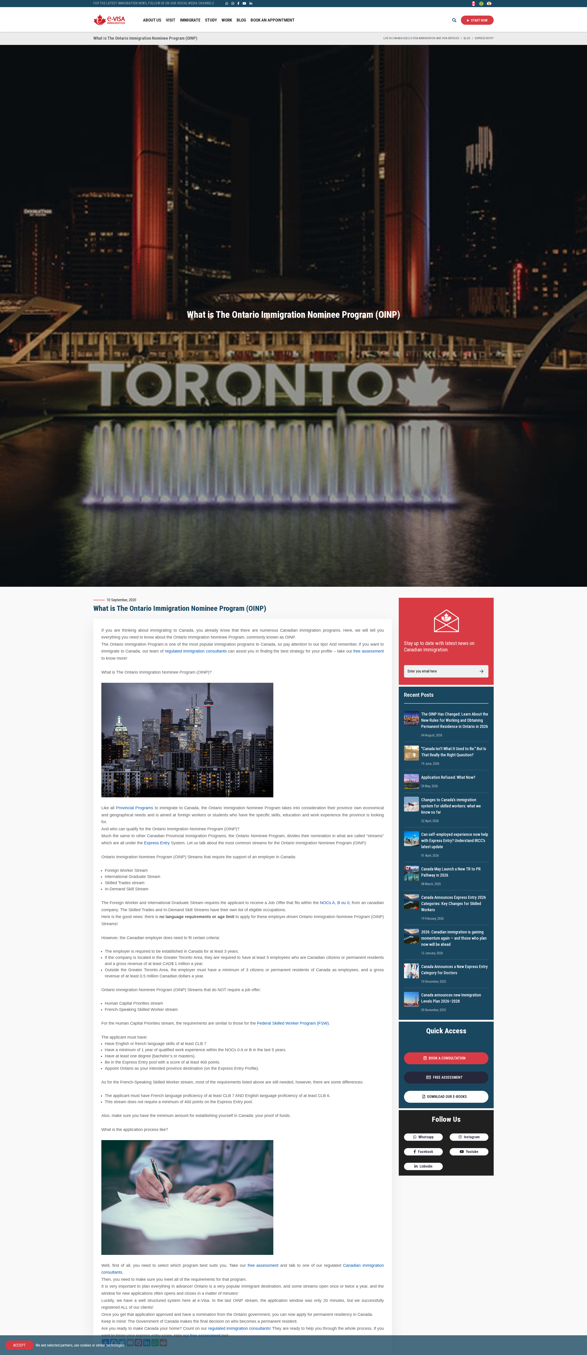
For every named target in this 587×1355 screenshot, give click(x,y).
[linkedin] (250, 3)
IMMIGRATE (190, 20)
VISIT (170, 20)
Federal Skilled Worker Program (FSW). (293, 1023)
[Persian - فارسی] (489, 3)
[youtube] (244, 3)
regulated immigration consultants (196, 651)
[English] (473, 3)
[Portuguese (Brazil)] (481, 3)
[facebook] (238, 3)
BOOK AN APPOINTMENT (273, 20)
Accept (19, 1345)
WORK (227, 20)
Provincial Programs (134, 808)
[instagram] (232, 3)
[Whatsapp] (226, 3)
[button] (446, 1058)
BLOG (241, 20)
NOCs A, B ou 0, (335, 902)
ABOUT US (152, 20)
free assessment (368, 651)
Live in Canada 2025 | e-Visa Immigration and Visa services (421, 38)
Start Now (478, 20)
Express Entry (484, 38)
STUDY (211, 20)
